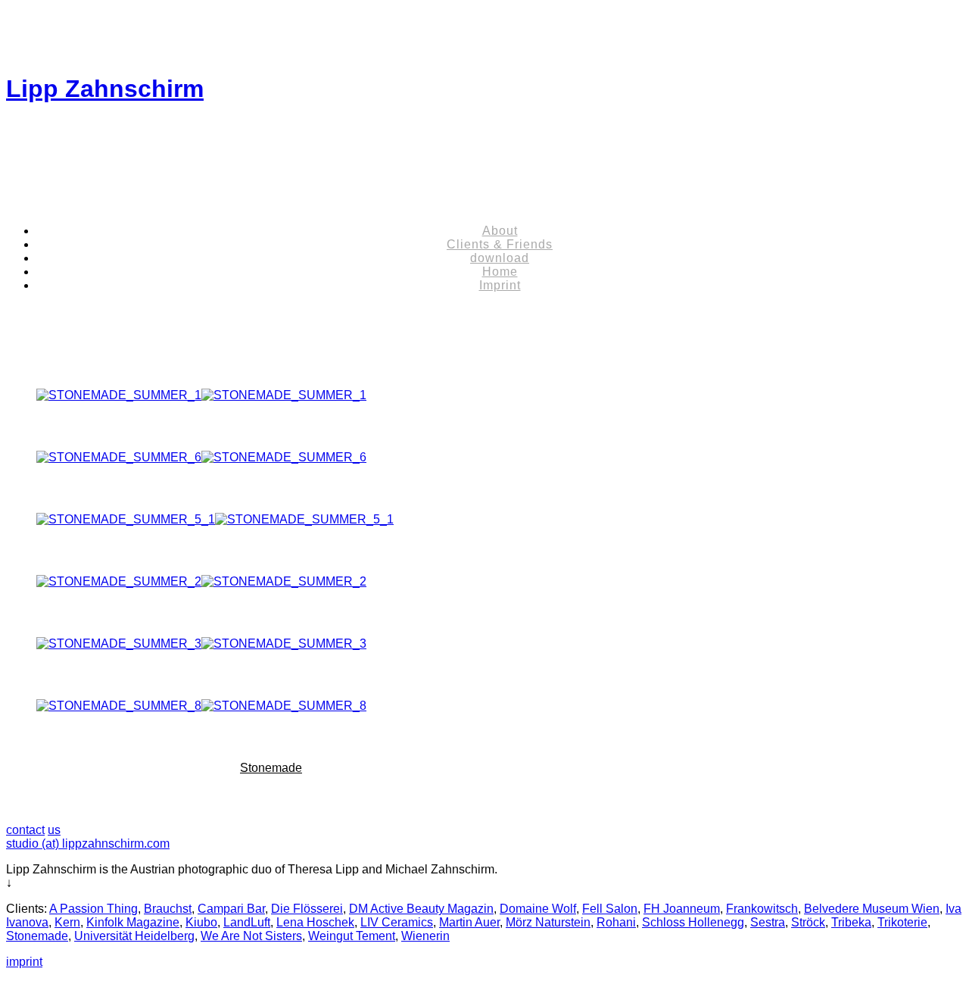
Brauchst (168, 908)
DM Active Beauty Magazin (421, 908)
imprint (24, 961)
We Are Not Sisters (251, 935)
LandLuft (246, 922)
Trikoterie (902, 922)
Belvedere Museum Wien (871, 908)
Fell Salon (609, 908)
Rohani (616, 922)
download (499, 257)
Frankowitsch (762, 908)
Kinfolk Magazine (132, 922)
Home (500, 271)
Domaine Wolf (538, 908)
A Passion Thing (93, 908)
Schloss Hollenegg (693, 922)
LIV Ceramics (396, 922)
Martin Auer (469, 922)
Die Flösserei (307, 908)
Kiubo (201, 922)
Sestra (767, 922)
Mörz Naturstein (548, 922)
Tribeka (851, 922)
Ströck (808, 922)
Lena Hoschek (315, 922)
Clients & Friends (500, 244)
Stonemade (271, 767)
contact (25, 829)
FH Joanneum (681, 908)
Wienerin (425, 935)
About (500, 230)
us (54, 829)
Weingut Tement (351, 935)
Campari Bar (231, 908)
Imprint (500, 285)
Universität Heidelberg (134, 935)
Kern (67, 922)
